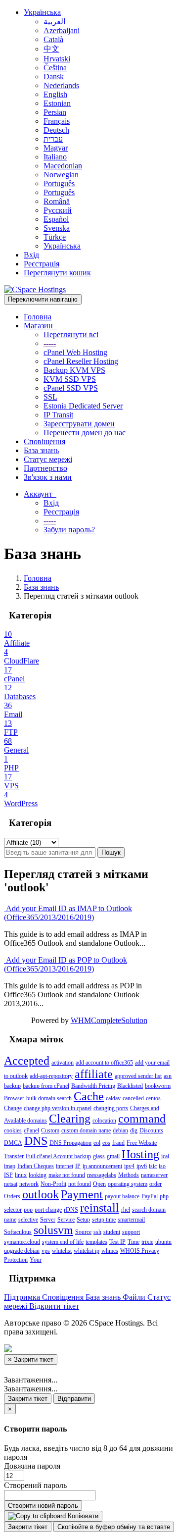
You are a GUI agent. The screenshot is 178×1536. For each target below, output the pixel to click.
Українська (42, 12)
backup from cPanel (46, 1085)
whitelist (62, 1250)
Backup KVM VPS (74, 370)
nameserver (154, 1175)
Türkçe (55, 237)
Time (133, 1241)
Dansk (54, 76)
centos (153, 1098)
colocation (104, 1120)
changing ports (110, 1108)
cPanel (31, 1130)
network (29, 1183)
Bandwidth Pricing (93, 1085)
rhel (125, 1209)
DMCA (13, 1142)
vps (46, 1250)
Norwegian (61, 174)
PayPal (149, 1196)
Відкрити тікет (54, 1306)
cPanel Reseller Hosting (81, 361)
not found (79, 1183)
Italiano (55, 157)
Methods (128, 1175)
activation (62, 1062)
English (55, 94)
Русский (58, 210)
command (142, 1118)
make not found (66, 1175)
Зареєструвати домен (79, 423)
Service (66, 1219)
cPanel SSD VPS (71, 388)
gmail (113, 1156)
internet (64, 1166)
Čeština (55, 67)
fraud (118, 1142)
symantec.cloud (22, 1241)
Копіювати (82, 1516)
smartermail (131, 1219)
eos (106, 1142)
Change (13, 1108)
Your (36, 1259)
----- (50, 343)
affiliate (94, 1074)
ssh (97, 1232)
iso (162, 1166)
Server (47, 1219)
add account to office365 (104, 1062)
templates (96, 1241)
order (155, 1183)
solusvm (53, 1230)
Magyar (56, 148)
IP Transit (58, 414)
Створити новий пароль (43, 1505)
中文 (51, 49)
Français (57, 121)
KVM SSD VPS (70, 379)
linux (21, 1175)
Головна (37, 316)
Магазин (40, 325)
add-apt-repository (51, 1076)
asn (168, 1076)
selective (28, 1219)
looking (37, 1175)
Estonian (57, 103)
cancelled (133, 1098)
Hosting (140, 1154)
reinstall (99, 1207)
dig (133, 1130)
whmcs (109, 1250)
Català (53, 39)
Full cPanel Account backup (58, 1156)
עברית (53, 139)
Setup (83, 1219)
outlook (40, 1194)
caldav (113, 1098)
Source (83, 1232)
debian (120, 1130)
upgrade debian (22, 1250)
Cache (89, 1096)
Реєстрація (41, 263)
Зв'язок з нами (48, 477)
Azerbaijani (62, 30)
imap (9, 1166)
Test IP (117, 1241)
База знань (41, 450)
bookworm (158, 1085)
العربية (54, 21)
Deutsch (56, 130)
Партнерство (45, 468)
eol (96, 1142)
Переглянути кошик (57, 272)
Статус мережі (48, 459)
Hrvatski (57, 58)
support (131, 1232)
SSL (50, 397)
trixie (147, 1241)
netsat (10, 1183)
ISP (8, 1175)
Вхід (31, 255)
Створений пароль (35, 1485)
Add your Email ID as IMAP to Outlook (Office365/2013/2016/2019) (68, 913)
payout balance (122, 1196)
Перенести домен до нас (85, 432)
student (111, 1232)
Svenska (57, 228)
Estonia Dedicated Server (83, 406)
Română (57, 201)
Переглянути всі (71, 334)
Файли (135, 1297)
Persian (55, 112)
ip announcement (102, 1166)
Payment (82, 1194)
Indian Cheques (35, 1166)
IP (78, 1166)
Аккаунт (40, 494)
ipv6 (141, 1166)
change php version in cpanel (57, 1108)
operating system (127, 1183)
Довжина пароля (32, 1466)
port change (48, 1209)
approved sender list (138, 1076)
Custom (50, 1130)
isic (153, 1166)
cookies (13, 1130)
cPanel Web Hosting (75, 352)
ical (165, 1156)
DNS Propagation (70, 1142)
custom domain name (86, 1130)
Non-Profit (53, 1183)
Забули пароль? (69, 529)
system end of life (63, 1241)
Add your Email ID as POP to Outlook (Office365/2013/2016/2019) (65, 964)
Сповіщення (44, 441)
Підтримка (23, 1297)
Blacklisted (130, 1085)
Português (59, 183)
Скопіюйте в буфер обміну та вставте (113, 1527)
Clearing (69, 1118)
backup (12, 1085)
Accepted (26, 1060)
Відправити (74, 1398)
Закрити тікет (27, 1398)
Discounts (151, 1130)
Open (99, 1183)
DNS (35, 1140)
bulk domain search (49, 1098)
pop (28, 1209)
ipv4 (129, 1166)
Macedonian (63, 165)
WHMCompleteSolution (109, 1020)
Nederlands (61, 85)
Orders (12, 1196)
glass (99, 1156)
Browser (14, 1098)
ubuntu (163, 1241)
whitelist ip (86, 1250)
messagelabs (101, 1175)
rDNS (71, 1209)
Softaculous (18, 1232)
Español (56, 219)
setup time (104, 1219)
